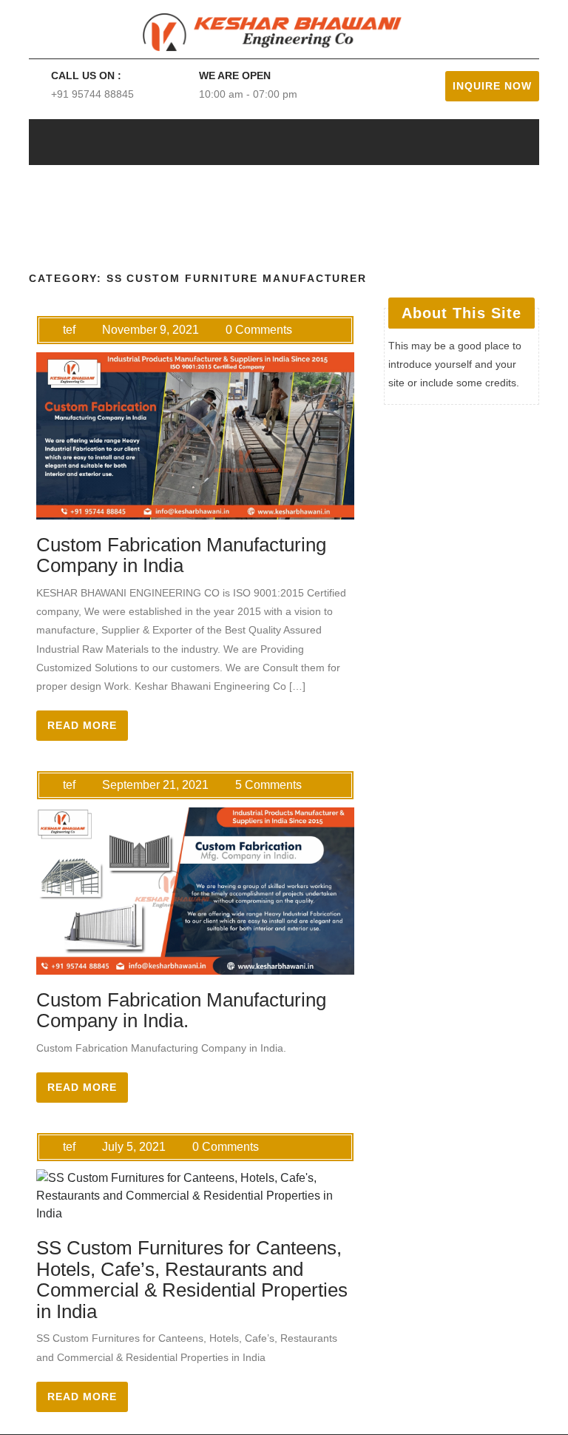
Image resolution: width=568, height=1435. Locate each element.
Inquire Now (492, 86)
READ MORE (82, 725)
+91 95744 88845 (92, 94)
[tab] (476, 142)
